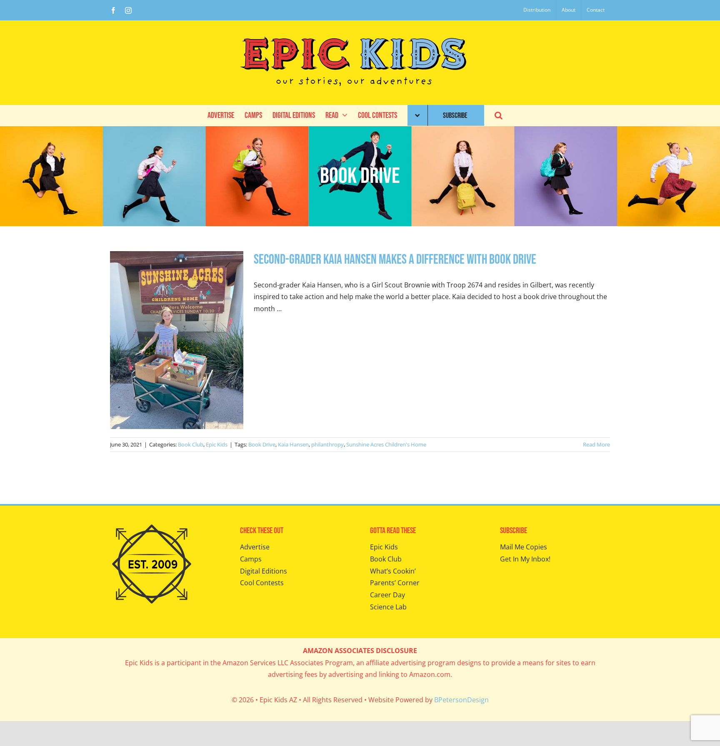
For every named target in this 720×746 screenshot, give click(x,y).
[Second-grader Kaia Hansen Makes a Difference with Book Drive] (176, 340)
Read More (596, 444)
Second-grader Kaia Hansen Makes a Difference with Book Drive (395, 260)
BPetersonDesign (461, 699)
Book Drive (261, 444)
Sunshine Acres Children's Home (386, 444)
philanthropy (327, 444)
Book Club (190, 444)
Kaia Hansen (293, 444)
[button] (498, 115)
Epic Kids (217, 444)
